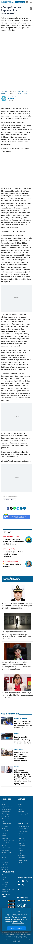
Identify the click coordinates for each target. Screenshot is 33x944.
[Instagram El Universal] (23, 885)
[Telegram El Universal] (18, 881)
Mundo (3, 821)
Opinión (7, 532)
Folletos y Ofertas (23, 828)
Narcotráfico (5, 831)
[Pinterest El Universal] (27, 885)
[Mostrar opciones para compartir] (31, 8)
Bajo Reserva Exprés (11, 536)
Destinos (4, 864)
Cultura (3, 845)
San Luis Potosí (23, 814)
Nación (3, 802)
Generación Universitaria (22, 840)
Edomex (20, 802)
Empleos (20, 833)
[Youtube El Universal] (19, 885)
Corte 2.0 (4, 804)
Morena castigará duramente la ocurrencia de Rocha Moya (13, 541)
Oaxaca (20, 804)
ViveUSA (20, 850)
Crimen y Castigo (9, 549)
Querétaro (21, 811)
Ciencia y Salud (6, 852)
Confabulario (5, 847)
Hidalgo (20, 809)
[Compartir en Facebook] (8, 508)
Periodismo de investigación (6, 810)
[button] (20, 2)
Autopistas (4, 867)
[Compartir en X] (11, 508)
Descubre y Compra (24, 826)
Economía (4, 838)
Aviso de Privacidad (18, 923)
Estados (4, 828)
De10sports (21, 845)
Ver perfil (11, 100)
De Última (4, 882)
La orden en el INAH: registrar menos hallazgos (13, 554)
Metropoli (4, 826)
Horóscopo (21, 857)
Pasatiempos (22, 855)
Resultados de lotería (22, 861)
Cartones (4, 835)
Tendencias (5, 850)
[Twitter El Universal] (27, 881)
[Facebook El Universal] (23, 881)
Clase (3, 875)
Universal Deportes (7, 840)
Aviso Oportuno (23, 831)
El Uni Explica (6, 814)
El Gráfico (21, 843)
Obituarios (21, 836)
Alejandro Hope (5, 92)
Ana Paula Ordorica (10, 561)
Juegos (20, 853)
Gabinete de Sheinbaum (5, 818)
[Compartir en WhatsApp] (14, 508)
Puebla (20, 806)
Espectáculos (5, 843)
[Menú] (31, 2)
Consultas (4, 869)
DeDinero (21, 848)
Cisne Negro (5, 891)
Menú (3, 860)
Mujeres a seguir (6, 806)
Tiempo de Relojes (7, 889)
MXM (3, 855)
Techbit (3, 857)
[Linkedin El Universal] (18, 889)
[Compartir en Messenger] (17, 508)
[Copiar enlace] (21, 508)
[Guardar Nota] (24, 508)
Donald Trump (6, 823)
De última (4, 862)
